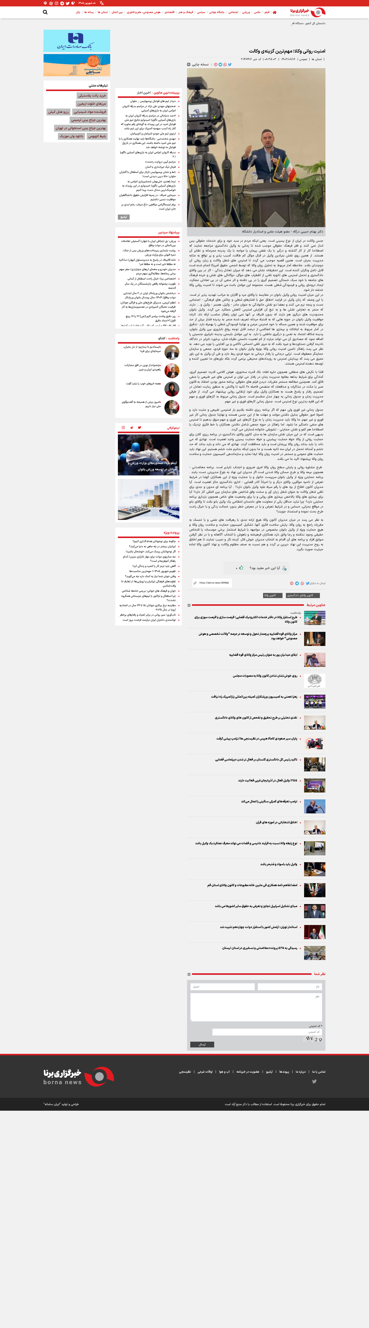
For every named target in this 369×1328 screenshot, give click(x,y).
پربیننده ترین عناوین (166, 93)
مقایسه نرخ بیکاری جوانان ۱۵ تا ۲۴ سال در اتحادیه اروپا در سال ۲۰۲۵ (147, 607)
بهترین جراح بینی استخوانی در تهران (81, 128)
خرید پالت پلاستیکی (92, 95)
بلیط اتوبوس (97, 136)
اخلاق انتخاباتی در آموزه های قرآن (276, 822)
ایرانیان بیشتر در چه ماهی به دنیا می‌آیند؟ (152, 546)
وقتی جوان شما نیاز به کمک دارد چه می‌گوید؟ (150, 576)
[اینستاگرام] (57, 3)
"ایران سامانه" (52, 1104)
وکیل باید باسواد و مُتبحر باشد (278, 864)
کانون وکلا (270, 595)
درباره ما (301, 1072)
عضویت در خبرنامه (247, 1072)
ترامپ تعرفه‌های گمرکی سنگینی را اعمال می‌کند (269, 801)
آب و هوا (224, 1072)
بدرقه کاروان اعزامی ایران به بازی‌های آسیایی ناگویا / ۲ (148, 154)
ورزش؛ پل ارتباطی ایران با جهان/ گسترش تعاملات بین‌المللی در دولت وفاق (148, 243)
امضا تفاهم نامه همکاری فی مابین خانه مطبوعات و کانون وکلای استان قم (252, 885)
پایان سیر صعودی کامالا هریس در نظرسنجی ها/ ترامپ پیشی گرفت (256, 739)
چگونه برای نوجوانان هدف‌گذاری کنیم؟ (154, 541)
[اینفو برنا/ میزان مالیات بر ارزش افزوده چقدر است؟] (148, 499)
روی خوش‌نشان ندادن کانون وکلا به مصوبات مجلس (265, 676)
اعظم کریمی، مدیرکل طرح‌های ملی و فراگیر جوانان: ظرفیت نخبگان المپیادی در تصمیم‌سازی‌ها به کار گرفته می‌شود (148, 307)
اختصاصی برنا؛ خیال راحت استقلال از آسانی (151, 279)
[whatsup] (224, 64)
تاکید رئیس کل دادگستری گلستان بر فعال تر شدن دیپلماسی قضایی (256, 759)
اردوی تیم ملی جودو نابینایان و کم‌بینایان (153, 134)
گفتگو (161, 338)
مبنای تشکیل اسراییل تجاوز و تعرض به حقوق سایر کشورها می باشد (256, 906)
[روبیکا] (73, 3)
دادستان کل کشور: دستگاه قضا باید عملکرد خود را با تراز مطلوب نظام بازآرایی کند (279, 23)
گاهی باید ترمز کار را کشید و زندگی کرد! (154, 566)
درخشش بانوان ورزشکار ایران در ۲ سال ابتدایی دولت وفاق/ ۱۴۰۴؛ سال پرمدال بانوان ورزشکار (149, 295)
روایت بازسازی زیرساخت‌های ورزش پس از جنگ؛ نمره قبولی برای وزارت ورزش (149, 253)
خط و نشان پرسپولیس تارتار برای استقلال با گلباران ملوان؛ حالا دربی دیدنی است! (147, 174)
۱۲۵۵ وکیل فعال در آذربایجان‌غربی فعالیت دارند (267, 780)
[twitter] (229, 64)
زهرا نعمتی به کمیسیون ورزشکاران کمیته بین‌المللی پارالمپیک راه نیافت (254, 697)
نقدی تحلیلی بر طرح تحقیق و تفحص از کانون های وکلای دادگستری (256, 718)
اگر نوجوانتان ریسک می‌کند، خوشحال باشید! (151, 552)
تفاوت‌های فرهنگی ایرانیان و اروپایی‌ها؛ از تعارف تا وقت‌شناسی (148, 583)
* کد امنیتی (315, 1026)
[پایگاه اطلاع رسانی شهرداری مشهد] (77, 65)
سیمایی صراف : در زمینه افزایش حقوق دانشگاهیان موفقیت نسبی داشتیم (147, 197)
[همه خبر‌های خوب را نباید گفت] (171, 389)
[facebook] (215, 64)
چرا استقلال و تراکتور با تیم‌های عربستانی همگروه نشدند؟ (148, 598)
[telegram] (220, 64)
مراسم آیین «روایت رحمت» (160, 162)
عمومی (303, 59)
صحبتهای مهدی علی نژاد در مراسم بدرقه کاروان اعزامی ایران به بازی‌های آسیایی (149, 108)
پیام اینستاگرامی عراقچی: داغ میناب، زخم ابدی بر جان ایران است (148, 207)
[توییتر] (68, 3)
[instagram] (123, 428)
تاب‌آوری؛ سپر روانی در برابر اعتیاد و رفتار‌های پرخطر (148, 615)
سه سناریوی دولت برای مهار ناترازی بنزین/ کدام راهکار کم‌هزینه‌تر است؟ (149, 559)
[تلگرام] (62, 3)
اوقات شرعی (205, 1072)
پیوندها (284, 1072)
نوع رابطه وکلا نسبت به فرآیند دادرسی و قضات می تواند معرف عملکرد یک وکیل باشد (246, 843)
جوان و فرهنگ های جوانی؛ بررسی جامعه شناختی (149, 591)
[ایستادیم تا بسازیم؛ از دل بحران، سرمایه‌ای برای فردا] (171, 352)
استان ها (317, 59)
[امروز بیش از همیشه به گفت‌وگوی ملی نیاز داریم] (171, 407)
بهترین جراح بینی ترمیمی (88, 120)
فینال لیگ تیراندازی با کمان (160, 167)
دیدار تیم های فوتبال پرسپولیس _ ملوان (153, 101)
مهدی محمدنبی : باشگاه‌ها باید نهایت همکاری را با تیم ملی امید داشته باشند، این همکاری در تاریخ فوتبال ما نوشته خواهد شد (147, 143)
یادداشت (173, 338)
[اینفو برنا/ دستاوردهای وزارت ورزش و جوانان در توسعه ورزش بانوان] (148, 454)
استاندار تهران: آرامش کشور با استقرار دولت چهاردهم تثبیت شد (258, 927)
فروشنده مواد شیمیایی (90, 112)
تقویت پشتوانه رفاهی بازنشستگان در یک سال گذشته (150, 286)
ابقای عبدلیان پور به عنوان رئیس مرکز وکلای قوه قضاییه (263, 655)
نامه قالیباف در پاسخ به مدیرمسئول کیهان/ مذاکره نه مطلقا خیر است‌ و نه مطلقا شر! (147, 262)
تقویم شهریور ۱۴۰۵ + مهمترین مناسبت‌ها (152, 571)
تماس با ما (318, 1072)
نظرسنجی (185, 1072)
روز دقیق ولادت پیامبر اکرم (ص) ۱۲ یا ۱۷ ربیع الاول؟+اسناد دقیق (151, 318)
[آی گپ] (45, 3)
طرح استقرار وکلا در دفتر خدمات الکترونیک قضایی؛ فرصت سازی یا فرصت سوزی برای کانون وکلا (245, 619)
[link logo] (307, 12)
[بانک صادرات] (77, 41)
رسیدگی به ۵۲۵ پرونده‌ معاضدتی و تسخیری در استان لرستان (259, 948)
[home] (275, 12)
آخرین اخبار (144, 93)
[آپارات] (51, 3)
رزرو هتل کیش (58, 112)
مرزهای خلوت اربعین (92, 103)
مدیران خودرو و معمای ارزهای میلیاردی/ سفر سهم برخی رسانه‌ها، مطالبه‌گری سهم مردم (147, 271)
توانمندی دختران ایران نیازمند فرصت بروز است (149, 620)
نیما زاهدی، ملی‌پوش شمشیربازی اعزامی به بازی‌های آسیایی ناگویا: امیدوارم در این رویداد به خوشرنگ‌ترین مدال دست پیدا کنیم (149, 185)
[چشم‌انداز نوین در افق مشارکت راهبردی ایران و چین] (171, 370)
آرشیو (123, 217)
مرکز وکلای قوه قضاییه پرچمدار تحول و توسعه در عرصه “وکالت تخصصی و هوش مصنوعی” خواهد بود (248, 636)
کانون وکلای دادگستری (300, 595)
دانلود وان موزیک (71, 136)
